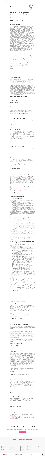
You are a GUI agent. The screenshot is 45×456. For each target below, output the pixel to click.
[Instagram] (41, 454)
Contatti (32, 454)
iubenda (11, 417)
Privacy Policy (23, 138)
